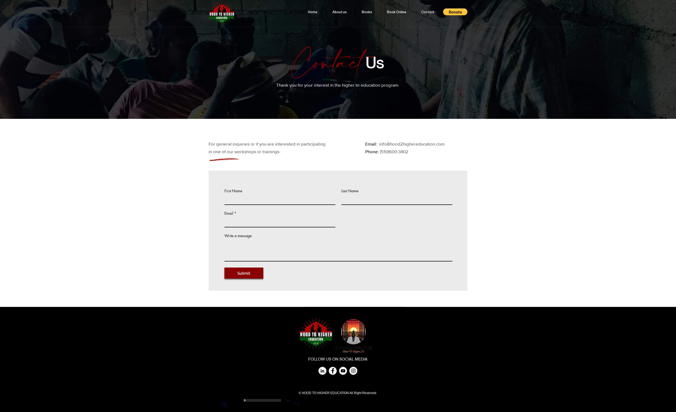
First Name (233, 191)
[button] (455, 11)
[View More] (262, 400)
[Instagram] (353, 371)
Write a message (238, 236)
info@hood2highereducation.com (412, 143)
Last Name (349, 191)
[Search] (288, 400)
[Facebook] (333, 371)
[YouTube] (343, 371)
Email (228, 213)
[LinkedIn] (322, 371)
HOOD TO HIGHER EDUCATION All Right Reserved (339, 393)
